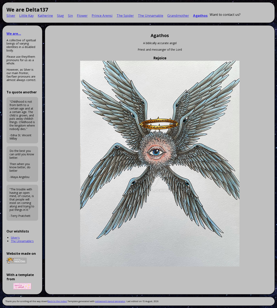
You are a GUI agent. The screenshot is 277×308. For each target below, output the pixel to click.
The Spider (125, 15)
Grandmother (178, 15)
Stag (60, 15)
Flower (82, 15)
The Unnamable (150, 15)
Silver (10, 15)
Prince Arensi (102, 15)
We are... (13, 33)
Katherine (45, 15)
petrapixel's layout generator (110, 301)
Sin (70, 15)
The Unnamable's (22, 241)
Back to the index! (57, 301)
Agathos (200, 15)
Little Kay (26, 15)
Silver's (15, 238)
